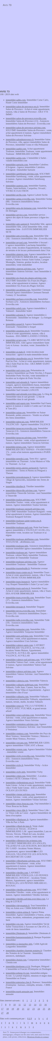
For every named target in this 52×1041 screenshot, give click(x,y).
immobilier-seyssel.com (16, 242)
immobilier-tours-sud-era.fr (18, 588)
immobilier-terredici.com (17, 459)
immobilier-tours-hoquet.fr (18, 581)
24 (39, 1009)
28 (7, 1013)
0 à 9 (29, 1018)
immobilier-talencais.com (17, 422)
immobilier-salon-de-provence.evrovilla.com (26, 118)
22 (28, 1009)
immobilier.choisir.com (16, 960)
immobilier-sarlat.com (16, 158)
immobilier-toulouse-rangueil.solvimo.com (25, 509)
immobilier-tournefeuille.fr (18, 568)
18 (7, 1009)
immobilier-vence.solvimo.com (20, 715)
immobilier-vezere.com (16, 749)
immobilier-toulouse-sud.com (19, 527)
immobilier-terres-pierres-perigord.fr (22, 468)
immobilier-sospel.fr (15, 324)
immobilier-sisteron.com (17, 254)
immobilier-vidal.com (15, 776)
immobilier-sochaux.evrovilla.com (21, 299)
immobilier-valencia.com (17, 680)
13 (30, 1004)
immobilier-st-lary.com (16, 340)
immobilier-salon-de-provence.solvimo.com (25, 127)
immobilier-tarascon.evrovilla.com (21, 428)
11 (19, 1004)
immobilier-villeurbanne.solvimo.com (23, 861)
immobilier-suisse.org (15, 412)
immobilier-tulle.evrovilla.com (19, 620)
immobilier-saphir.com (16, 148)
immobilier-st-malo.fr (15, 352)
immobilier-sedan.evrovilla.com (20, 199)
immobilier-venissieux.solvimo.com (22, 724)
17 (2, 1009)
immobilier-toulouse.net (16, 552)
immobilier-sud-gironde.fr (17, 382)
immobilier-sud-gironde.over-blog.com (23, 394)
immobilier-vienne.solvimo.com (20, 794)
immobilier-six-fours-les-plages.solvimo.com (26, 278)
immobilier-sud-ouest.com (17, 403)
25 (44, 1009)
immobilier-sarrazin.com (17, 164)
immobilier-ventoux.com (17, 733)
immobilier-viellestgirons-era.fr (20, 782)
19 (13, 1009)
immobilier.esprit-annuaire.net (19, 991)
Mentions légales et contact (38, 1037)
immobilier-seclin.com (16, 195)
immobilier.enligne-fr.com (17, 973)
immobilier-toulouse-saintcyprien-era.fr (23, 521)
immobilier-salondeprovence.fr (20, 139)
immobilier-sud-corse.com (17, 370)
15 (40, 1004)
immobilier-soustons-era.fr (17, 331)
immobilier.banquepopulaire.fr (19, 937)
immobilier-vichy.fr (14, 765)
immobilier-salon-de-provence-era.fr (22, 106)
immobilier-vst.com (14, 924)
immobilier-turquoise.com (17, 629)
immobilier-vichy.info (15, 772)
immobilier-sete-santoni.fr (17, 224)
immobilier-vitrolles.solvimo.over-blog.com (25, 899)
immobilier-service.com (16, 215)
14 (35, 1004)
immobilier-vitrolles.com (17, 872)
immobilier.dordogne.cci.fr (18, 966)
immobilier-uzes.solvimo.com (19, 636)
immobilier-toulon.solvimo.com (20, 499)
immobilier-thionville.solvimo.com (21, 490)
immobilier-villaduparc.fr (17, 819)
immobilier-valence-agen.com (19, 645)
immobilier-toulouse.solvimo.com (21, 562)
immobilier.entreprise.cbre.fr (18, 982)
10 (14, 1004)
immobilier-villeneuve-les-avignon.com (23, 840)
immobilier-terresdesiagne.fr (18, 477)
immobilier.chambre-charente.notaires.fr (24, 950)
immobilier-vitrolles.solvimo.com (21, 889)
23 (33, 1009)
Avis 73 (7, 5)
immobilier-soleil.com (16, 308)
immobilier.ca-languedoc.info (19, 944)
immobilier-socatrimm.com (18, 290)
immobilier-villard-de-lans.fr (18, 826)
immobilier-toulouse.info (17, 546)
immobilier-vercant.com (16, 743)
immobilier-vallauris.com (17, 696)
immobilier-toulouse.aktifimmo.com (22, 539)
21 (23, 1009)
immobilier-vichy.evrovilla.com (20, 756)
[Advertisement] (24, 28)
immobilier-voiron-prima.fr (18, 912)
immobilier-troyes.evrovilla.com (20, 611)
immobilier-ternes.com (16, 447)
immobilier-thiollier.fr (15, 486)
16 (45, 1004)
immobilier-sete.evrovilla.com (19, 236)
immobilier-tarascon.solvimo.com (21, 437)
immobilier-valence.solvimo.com (21, 671)
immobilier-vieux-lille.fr (16, 810)
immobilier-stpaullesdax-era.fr (19, 358)
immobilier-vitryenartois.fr (17, 905)
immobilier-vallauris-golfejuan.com (22, 685)
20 (18, 1009)
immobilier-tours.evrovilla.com (20, 597)
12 (25, 1004)
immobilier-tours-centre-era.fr (19, 572)
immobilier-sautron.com (16, 185)
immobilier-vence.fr (15, 706)
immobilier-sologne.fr (15, 315)
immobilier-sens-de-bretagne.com (21, 208)
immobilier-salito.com (16, 100)
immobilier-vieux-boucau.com (19, 803)
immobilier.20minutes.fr (16, 933)
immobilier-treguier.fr (15, 607)
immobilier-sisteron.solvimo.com (21, 269)
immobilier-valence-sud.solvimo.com (22, 659)
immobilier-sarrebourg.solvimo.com (22, 174)
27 (2, 1013)
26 (49, 1009)
